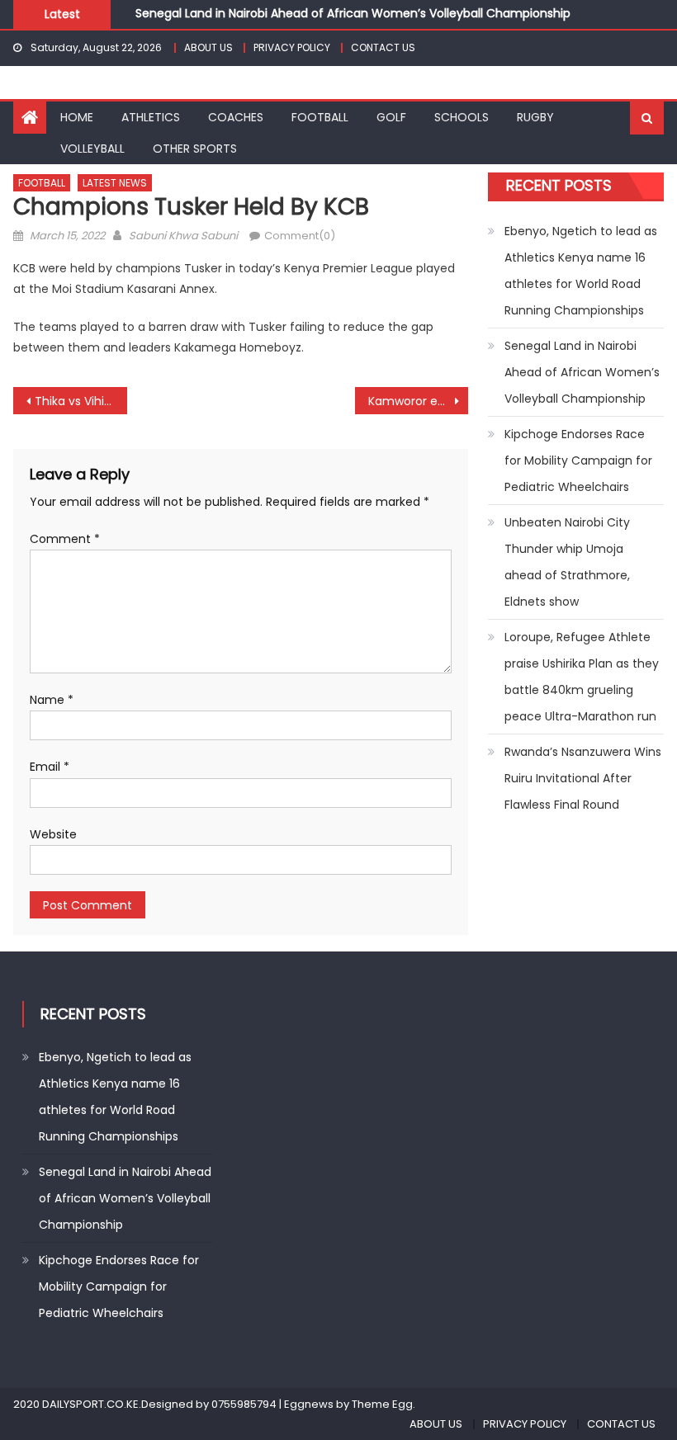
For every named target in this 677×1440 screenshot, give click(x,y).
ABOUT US (208, 47)
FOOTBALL (319, 117)
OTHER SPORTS (195, 148)
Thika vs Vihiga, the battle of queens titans (81, 401)
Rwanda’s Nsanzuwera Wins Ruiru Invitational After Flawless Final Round (582, 778)
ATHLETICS (150, 117)
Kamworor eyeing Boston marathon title (418, 401)
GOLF (391, 117)
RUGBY (535, 117)
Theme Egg (382, 1404)
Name (51, 700)
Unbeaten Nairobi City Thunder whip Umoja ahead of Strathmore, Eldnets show (567, 562)
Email (49, 766)
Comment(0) (299, 235)
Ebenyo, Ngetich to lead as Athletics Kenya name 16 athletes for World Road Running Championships (580, 271)
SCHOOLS (461, 117)
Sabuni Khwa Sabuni (183, 235)
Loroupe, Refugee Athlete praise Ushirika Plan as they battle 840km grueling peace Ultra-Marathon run (581, 677)
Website (53, 834)
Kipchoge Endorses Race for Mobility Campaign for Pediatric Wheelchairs (578, 460)
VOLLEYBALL (92, 148)
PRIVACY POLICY (291, 47)
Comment (65, 539)
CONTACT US (383, 47)
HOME (76, 117)
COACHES (235, 117)
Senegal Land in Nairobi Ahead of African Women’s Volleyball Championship (352, 13)
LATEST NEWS (115, 183)
